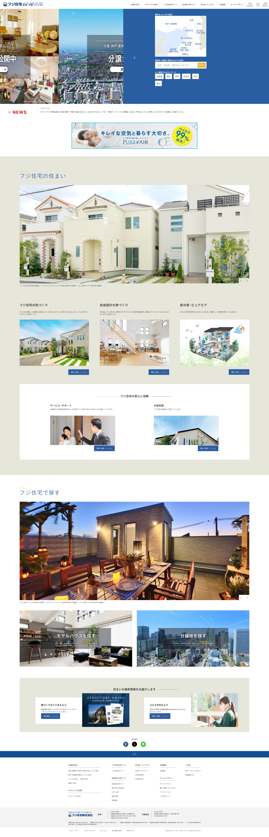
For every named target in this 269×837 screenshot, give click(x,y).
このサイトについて (89, 831)
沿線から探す (84, 779)
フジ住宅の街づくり (170, 4)
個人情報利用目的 (117, 831)
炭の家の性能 (139, 775)
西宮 (195, 76)
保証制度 (114, 800)
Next (246, 280)
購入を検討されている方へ (168, 788)
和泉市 (186, 76)
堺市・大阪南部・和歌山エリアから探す (80, 775)
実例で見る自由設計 (118, 788)
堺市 (177, 76)
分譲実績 (222, 4)
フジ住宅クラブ (164, 796)
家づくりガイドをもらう (193, 771)
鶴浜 (169, 76)
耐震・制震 (115, 796)
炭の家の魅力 (139, 779)
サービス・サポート (237, 4)
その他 (188, 765)
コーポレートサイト (74, 831)
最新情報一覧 (190, 775)
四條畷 (159, 76)
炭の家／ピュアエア (207, 4)
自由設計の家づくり (188, 4)
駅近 (158, 83)
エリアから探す (73, 779)
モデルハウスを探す (151, 4)
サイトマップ (103, 831)
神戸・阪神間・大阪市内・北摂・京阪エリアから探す (83, 771)
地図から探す (72, 783)
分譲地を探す (135, 4)
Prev (241, 280)
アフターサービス (165, 792)
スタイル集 (115, 792)
